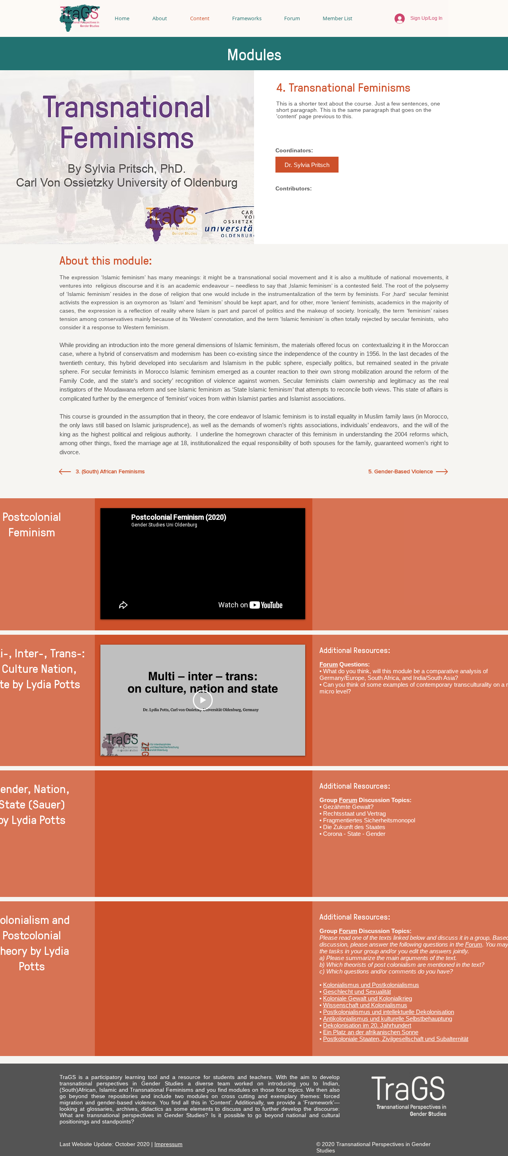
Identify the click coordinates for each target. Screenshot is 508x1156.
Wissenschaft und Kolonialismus (365, 1005)
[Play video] (203, 700)
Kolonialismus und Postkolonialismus (371, 984)
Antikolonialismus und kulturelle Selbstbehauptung (387, 1018)
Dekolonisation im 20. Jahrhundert (367, 1025)
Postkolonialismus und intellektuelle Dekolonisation (388, 1011)
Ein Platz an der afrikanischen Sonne (370, 1032)
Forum (328, 664)
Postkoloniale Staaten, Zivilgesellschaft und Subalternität (395, 1038)
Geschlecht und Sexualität (357, 991)
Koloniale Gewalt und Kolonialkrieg (367, 998)
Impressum (168, 1144)
